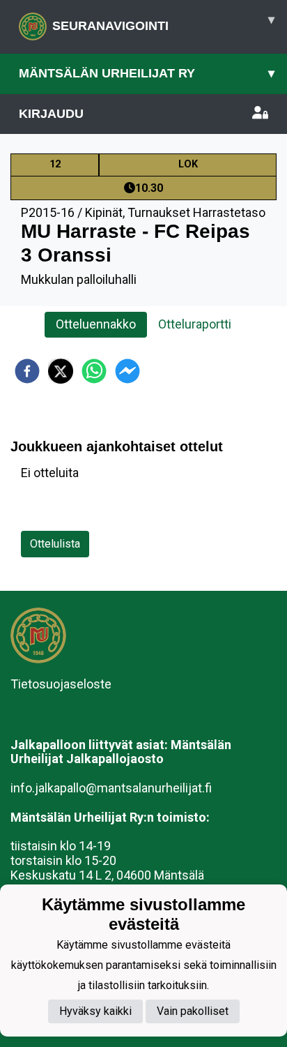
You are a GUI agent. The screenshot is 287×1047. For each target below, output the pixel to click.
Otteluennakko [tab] (96, 324)
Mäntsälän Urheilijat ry (146, 73)
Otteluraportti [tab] (194, 324)
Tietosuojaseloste (60, 684)
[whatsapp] (94, 371)
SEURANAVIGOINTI (163, 23)
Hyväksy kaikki (95, 1011)
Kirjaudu (51, 114)
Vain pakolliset (192, 1011)
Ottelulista (55, 543)
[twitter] (60, 371)
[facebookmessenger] (127, 371)
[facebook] (27, 371)
